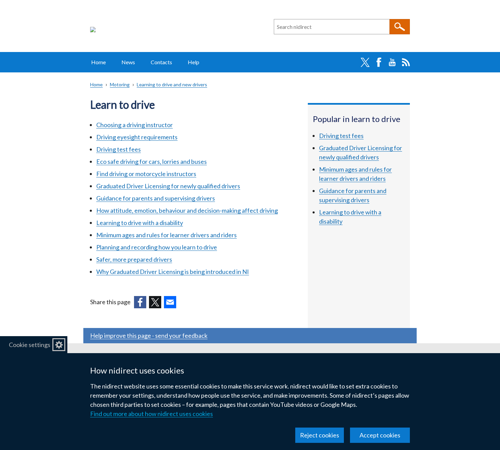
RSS (406, 62)
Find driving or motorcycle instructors (146, 173)
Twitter (365, 62)
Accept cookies (380, 435)
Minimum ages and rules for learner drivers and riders (166, 235)
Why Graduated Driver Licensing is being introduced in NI (172, 271)
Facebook (378, 62)
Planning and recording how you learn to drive (156, 247)
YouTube (392, 62)
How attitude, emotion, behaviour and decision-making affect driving (187, 210)
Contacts (161, 62)
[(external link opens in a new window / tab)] (140, 302)
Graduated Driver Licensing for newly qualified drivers (168, 186)
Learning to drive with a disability (139, 222)
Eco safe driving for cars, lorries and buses (151, 161)
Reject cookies (319, 435)
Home (98, 62)
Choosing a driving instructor (134, 124)
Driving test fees (118, 149)
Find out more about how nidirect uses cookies (151, 413)
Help (193, 62)
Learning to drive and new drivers (172, 84)
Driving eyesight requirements (137, 137)
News (128, 62)
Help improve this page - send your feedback (148, 335)
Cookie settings (29, 344)
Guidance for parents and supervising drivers (155, 198)
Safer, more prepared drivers (134, 259)
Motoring (120, 84)
